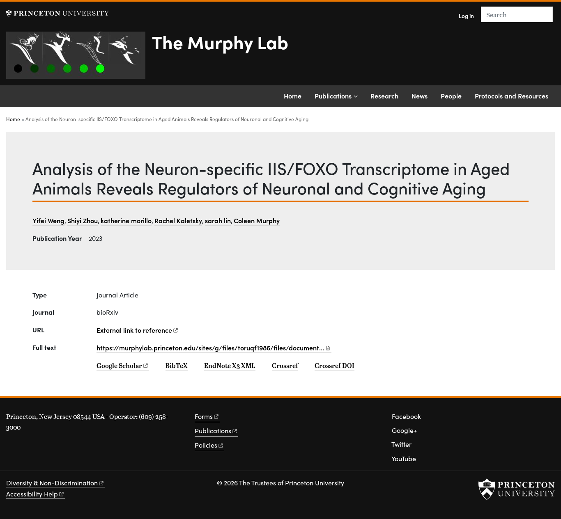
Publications (333, 95)
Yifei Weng (48, 220)
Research (384, 95)
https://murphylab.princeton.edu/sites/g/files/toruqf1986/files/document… (210, 347)
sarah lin (218, 220)
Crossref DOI (334, 365)
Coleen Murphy (257, 220)
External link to (134, 329)
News (420, 95)
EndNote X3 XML (229, 365)
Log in (466, 16)
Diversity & (52, 482)
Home (292, 95)
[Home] (79, 58)
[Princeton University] (57, 13)
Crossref (285, 365)
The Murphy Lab (220, 41)
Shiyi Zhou (82, 220)
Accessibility (32, 493)
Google (119, 365)
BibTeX (177, 365)
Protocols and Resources (511, 95)
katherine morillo (126, 220)
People (451, 95)
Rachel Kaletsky (178, 220)
